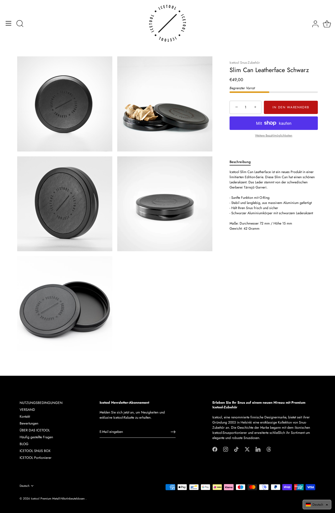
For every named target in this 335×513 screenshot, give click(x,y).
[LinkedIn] (258, 448)
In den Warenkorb (290, 107)
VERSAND (27, 409)
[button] (317, 504)
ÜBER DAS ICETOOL (35, 430)
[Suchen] (19, 24)
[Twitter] (247, 448)
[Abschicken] (173, 431)
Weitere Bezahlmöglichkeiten (273, 135)
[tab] (243, 161)
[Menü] (8, 23)
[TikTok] (236, 448)
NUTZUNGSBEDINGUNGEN (41, 402)
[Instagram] (225, 448)
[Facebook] (214, 448)
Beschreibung (240, 161)
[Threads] (268, 448)
